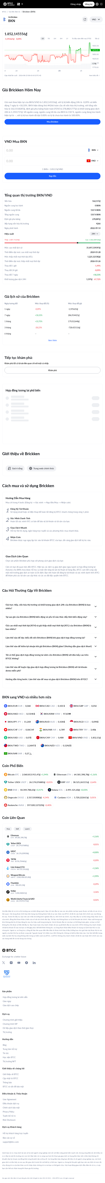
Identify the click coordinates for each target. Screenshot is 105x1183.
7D (49, 38)
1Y (67, 38)
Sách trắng (17, 468)
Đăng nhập (76, 4)
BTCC (4, 12)
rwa (8, 829)
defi (17, 829)
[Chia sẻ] (85, 19)
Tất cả (97, 38)
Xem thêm (52, 340)
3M (61, 38)
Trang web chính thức (43, 468)
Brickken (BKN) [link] (29, 12)
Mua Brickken (52, 122)
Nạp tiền (52, 176)
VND (94, 19)
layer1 (27, 829)
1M (55, 38)
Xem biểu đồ (93, 75)
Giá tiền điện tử (14, 12)
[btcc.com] (9, 4)
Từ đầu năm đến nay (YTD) (81, 38)
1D (43, 38)
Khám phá (52, 370)
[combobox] (94, 234)
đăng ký (88, 4)
